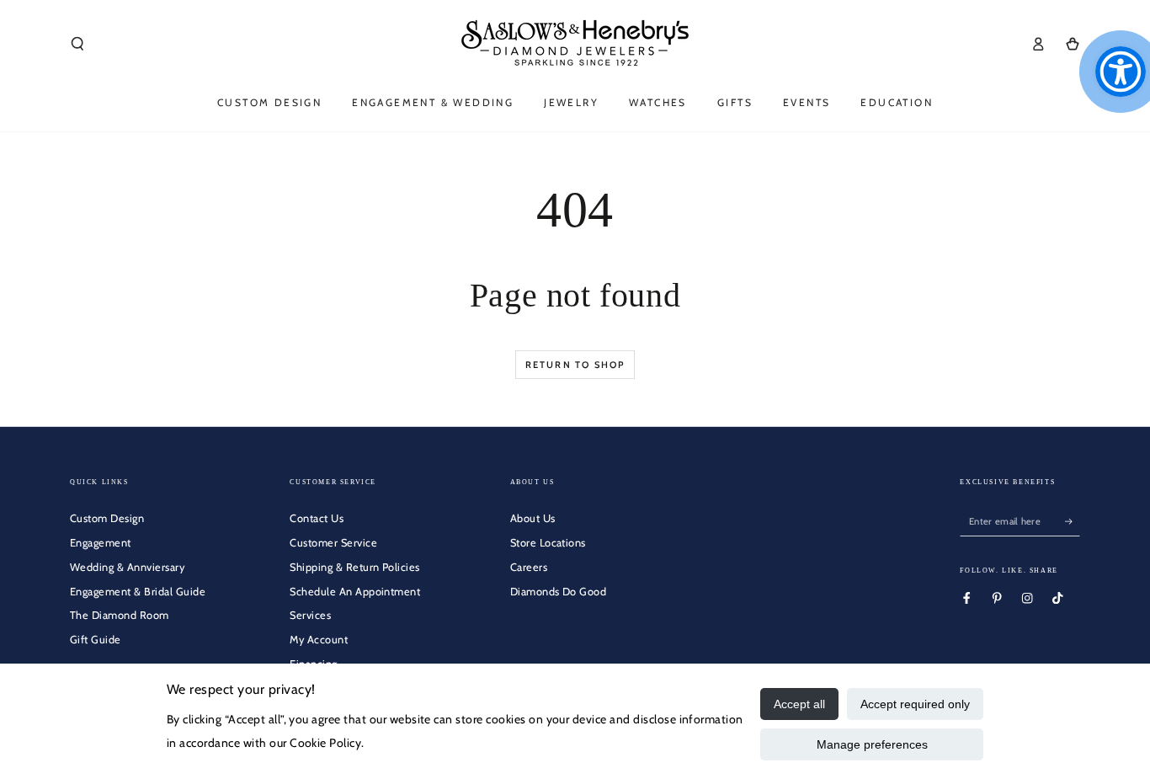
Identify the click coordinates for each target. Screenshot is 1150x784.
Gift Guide (95, 639)
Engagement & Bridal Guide (137, 591)
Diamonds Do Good (558, 591)
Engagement (100, 542)
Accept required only (915, 704)
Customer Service (333, 542)
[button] (77, 43)
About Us (533, 518)
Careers (528, 567)
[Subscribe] (1072, 521)
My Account (319, 639)
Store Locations (548, 542)
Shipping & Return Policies (354, 567)
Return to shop (575, 365)
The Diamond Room (119, 615)
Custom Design (107, 518)
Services (310, 615)
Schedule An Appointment (355, 591)
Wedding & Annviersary (127, 567)
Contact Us (316, 518)
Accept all (799, 704)
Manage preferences (872, 744)
